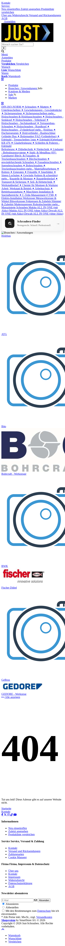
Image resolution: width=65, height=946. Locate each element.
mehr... (51, 113)
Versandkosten (44, 917)
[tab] (14, 935)
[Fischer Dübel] (23, 584)
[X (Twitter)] (5, 814)
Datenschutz (44, 910)
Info (40, 88)
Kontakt (5, 2)
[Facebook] (2, 814)
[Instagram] (8, 814)
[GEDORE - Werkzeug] (23, 690)
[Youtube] (15, 814)
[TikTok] (12, 814)
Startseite (6, 808)
